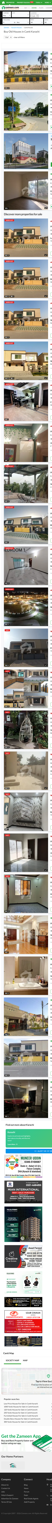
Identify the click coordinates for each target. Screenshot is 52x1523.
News (26, 1488)
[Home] (3, 2)
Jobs (3, 1492)
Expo (26, 1495)
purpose (6, 13)
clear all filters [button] (19, 37)
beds (32, 19)
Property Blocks (25, 2)
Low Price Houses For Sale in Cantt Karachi (21, 1404)
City (13, 13)
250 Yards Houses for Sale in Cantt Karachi (20, 1413)
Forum (26, 1492)
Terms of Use (6, 1502)
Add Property (29, 1502)
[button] (6, 15)
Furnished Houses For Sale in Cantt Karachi (21, 1416)
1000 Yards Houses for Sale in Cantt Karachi (21, 1407)
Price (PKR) (6, 19)
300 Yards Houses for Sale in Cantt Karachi (20, 1422)
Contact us (5, 1488)
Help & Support (7, 1495)
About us (5, 1485)
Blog (26, 1485)
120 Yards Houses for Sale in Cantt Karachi (20, 1410)
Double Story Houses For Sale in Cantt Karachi (22, 1419)
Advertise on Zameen (9, 1498)
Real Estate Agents (31, 1498)
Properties (10, 2)
